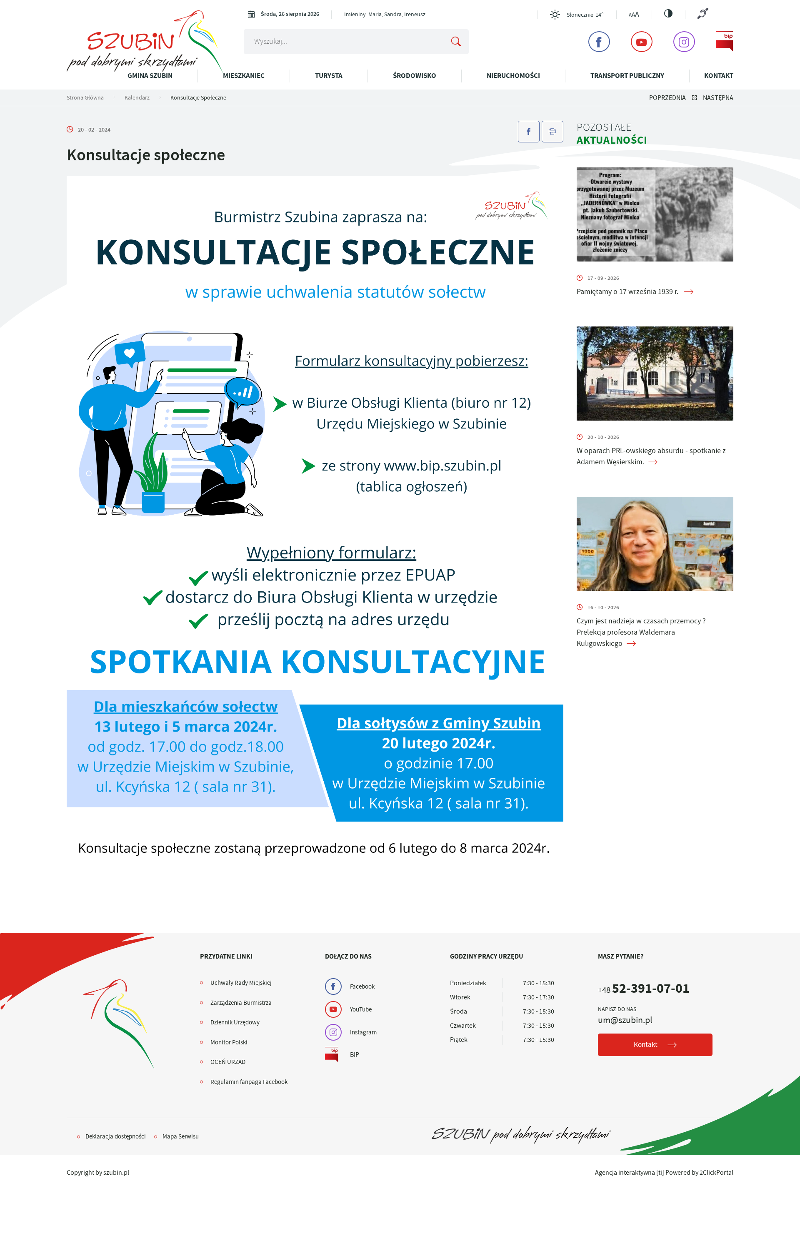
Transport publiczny (627, 75)
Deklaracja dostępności (115, 1136)
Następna (718, 98)
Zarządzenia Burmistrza (241, 1003)
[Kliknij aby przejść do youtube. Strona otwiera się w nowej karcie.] (641, 41)
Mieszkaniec (244, 75)
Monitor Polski (229, 1042)
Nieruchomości (513, 75)
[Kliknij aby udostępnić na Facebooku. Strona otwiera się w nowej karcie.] (529, 131)
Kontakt (718, 75)
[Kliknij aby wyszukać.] (455, 42)
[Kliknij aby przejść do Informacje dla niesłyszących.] (703, 14)
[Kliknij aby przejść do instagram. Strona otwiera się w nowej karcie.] (684, 41)
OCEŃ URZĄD (227, 1062)
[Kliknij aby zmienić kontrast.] (668, 13)
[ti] (660, 1172)
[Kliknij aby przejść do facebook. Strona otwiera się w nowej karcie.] (599, 41)
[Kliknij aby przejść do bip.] (724, 41)
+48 (644, 990)
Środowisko (414, 75)
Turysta (328, 75)
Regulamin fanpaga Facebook (249, 1082)
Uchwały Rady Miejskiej (241, 983)
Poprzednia (667, 98)
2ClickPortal (716, 1172)
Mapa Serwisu (180, 1136)
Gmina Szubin (150, 75)
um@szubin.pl (625, 1020)
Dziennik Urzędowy (235, 1022)
